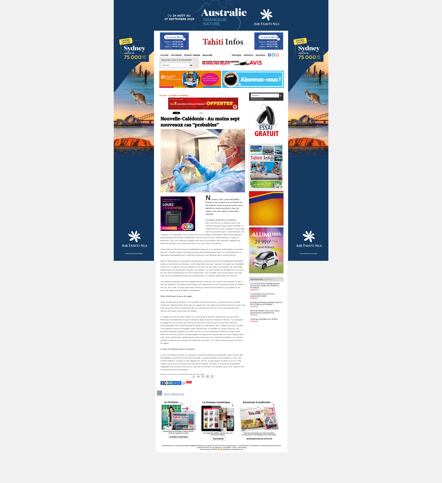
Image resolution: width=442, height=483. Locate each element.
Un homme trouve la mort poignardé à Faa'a (262, 295)
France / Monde (192, 55)
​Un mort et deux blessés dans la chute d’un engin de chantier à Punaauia (265, 285)
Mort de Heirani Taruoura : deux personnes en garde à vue (265, 312)
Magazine (207, 55)
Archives (260, 55)
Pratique (236, 55)
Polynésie (176, 55)
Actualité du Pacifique (178, 95)
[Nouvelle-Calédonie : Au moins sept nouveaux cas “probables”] (203, 129)
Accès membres (205, 449)
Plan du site (216, 449)
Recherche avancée (257, 99)
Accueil (164, 55)
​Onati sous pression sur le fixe (263, 319)
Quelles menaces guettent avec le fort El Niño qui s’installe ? (266, 303)
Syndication (227, 449)
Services (248, 55)
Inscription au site (237, 449)
